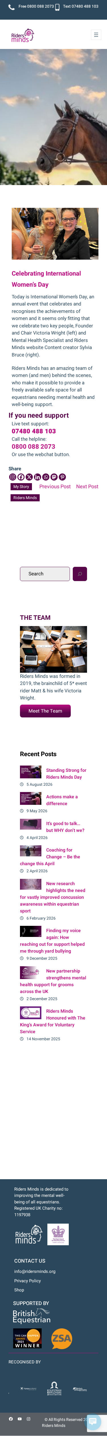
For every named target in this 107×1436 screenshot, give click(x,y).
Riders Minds (25, 498)
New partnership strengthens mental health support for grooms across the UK (53, 981)
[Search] (80, 574)
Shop (19, 1290)
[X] (29, 477)
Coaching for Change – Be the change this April (50, 857)
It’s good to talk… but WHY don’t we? (65, 827)
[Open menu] (96, 35)
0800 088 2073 (40, 6)
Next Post (87, 487)
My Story (21, 487)
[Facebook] (21, 477)
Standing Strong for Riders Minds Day (66, 774)
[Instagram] (12, 477)
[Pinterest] (62, 477)
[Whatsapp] (45, 477)
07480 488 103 (85, 6)
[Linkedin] (37, 477)
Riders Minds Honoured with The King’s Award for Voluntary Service (52, 1021)
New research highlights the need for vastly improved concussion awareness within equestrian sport (52, 897)
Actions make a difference (62, 800)
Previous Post (55, 487)
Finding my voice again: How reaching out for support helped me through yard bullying (52, 941)
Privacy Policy (27, 1281)
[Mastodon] (54, 477)
